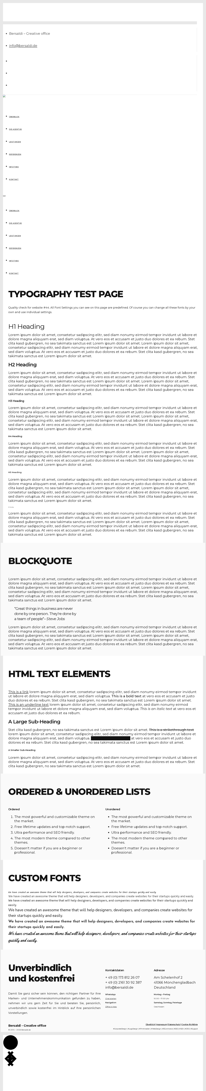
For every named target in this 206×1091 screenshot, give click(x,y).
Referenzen (15, 248)
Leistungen (15, 236)
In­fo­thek (14, 261)
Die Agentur (15, 223)
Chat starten (110, 998)
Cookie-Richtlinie (189, 1024)
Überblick (14, 211)
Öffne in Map (111, 1007)
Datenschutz (174, 1024)
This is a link (18, 692)
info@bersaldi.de (23, 46)
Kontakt (14, 273)
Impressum (161, 1024)
